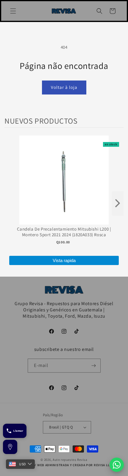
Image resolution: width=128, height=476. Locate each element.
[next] (118, 203)
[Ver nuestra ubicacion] (10, 447)
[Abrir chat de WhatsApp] (117, 465)
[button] (13, 11)
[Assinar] (93, 366)
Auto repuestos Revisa (70, 460)
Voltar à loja (64, 87)
